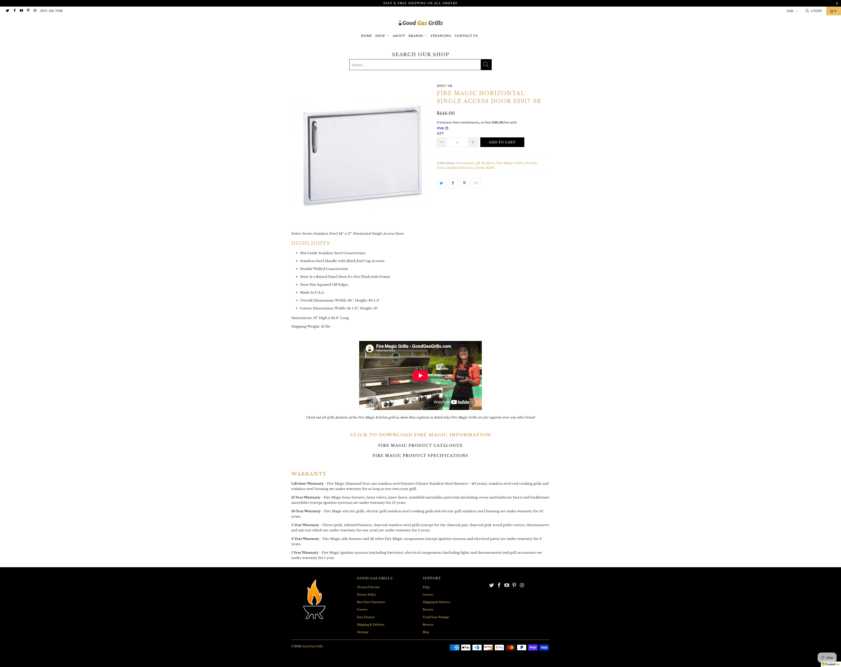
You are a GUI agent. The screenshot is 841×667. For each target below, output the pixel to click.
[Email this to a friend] (476, 183)
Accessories (465, 163)
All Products (485, 163)
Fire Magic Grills (509, 163)
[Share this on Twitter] (441, 183)
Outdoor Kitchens (460, 168)
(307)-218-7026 (51, 10)
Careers (362, 609)
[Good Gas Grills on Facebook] (14, 10)
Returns (428, 609)
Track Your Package (436, 617)
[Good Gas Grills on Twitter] (7, 10)
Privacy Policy (366, 594)
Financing (441, 36)
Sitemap (362, 632)
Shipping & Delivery (371, 624)
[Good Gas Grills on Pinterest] (28, 10)
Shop (380, 36)
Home (366, 36)
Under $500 (485, 168)
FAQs (426, 587)
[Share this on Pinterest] (464, 183)
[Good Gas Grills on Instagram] (35, 10)
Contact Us (466, 36)
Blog (426, 632)
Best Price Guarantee (371, 602)
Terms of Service (368, 587)
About (399, 36)
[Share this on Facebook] (453, 183)
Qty (440, 133)
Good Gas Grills (312, 646)
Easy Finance (366, 617)
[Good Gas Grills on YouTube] (21, 10)
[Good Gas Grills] (420, 22)
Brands (416, 36)
